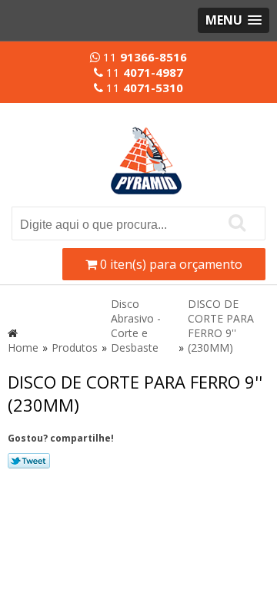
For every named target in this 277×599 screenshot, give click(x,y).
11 (143, 57)
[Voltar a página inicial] (146, 151)
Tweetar (29, 460)
